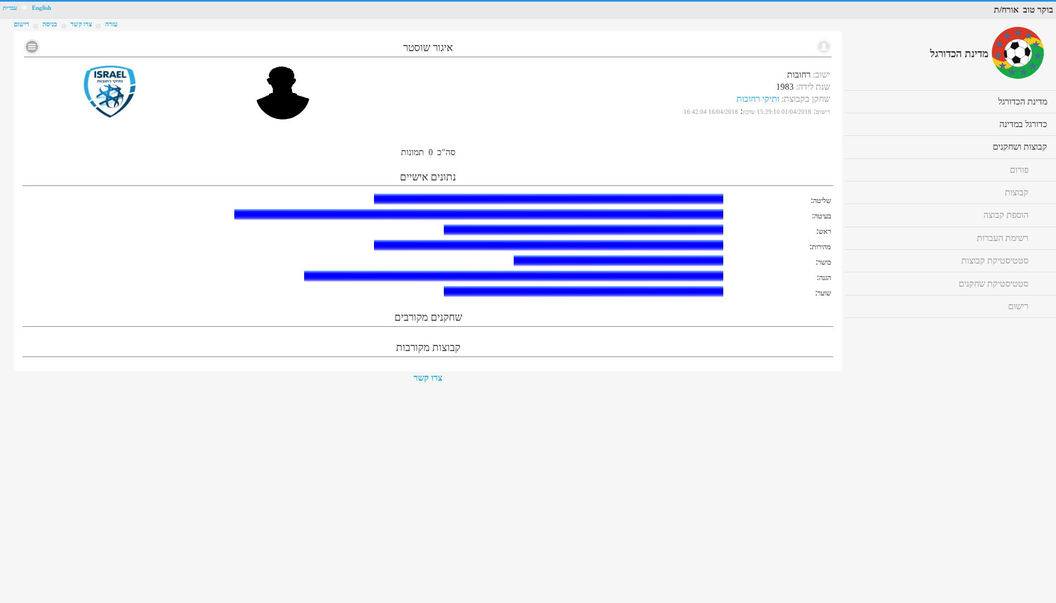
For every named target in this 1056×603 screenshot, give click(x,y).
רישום (21, 24)
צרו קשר (428, 377)
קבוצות (1016, 192)
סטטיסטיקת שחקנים (993, 283)
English (41, 8)
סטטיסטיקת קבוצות (994, 260)
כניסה (49, 24)
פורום (1019, 169)
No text (32, 46)
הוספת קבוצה (1005, 215)
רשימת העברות (1002, 238)
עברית (10, 8)
